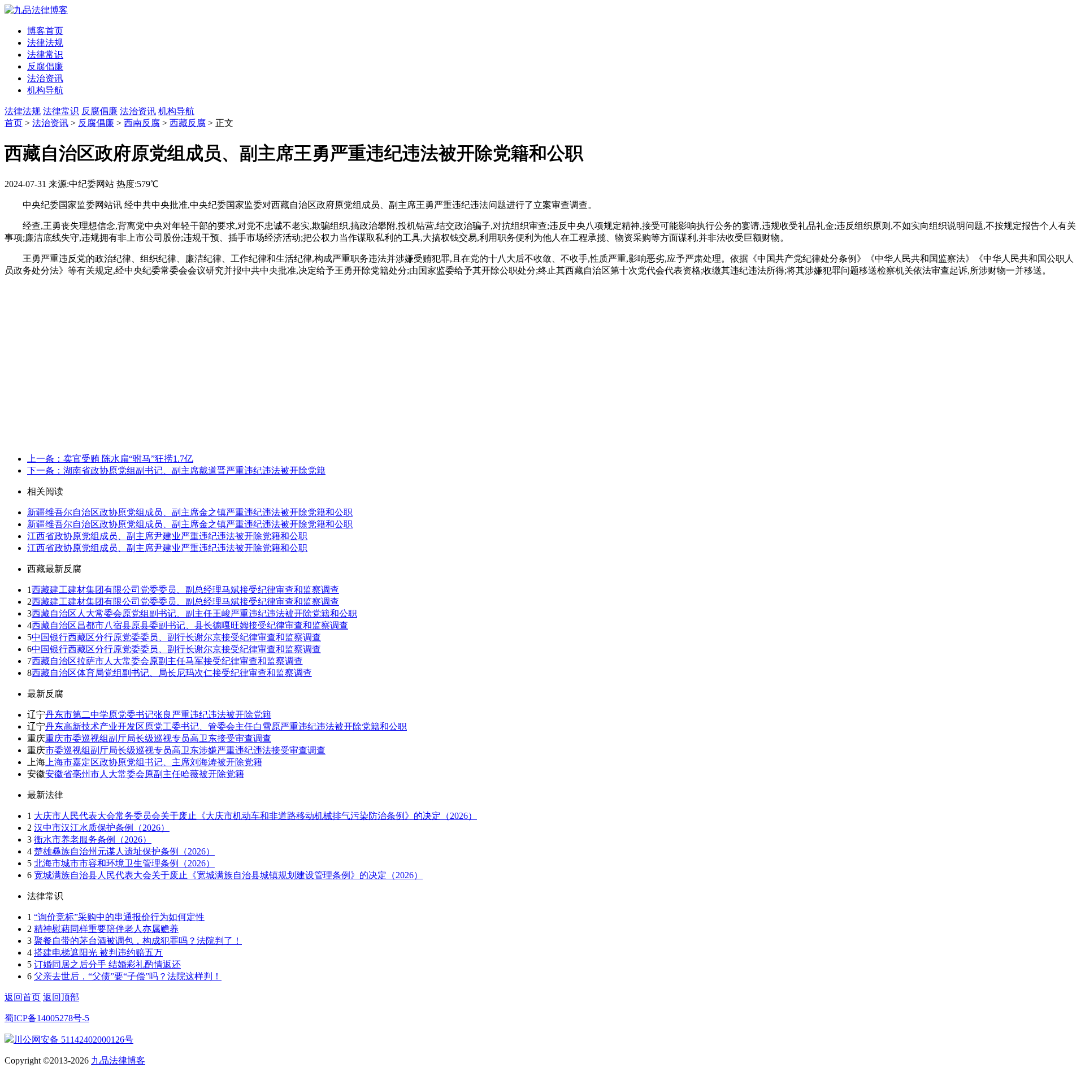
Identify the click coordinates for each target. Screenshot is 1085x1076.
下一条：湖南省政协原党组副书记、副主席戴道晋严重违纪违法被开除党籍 (176, 470)
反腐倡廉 (45, 66)
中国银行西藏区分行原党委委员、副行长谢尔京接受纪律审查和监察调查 (176, 637)
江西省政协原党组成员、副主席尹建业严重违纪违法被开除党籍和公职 (167, 536)
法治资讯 (45, 78)
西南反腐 (142, 123)
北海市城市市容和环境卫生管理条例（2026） (124, 863)
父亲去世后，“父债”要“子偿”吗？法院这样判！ (128, 976)
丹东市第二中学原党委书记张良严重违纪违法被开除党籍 (158, 714)
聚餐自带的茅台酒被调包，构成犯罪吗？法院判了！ (138, 940)
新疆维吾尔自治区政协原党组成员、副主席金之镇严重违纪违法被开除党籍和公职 (190, 512)
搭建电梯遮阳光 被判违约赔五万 (98, 952)
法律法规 (45, 42)
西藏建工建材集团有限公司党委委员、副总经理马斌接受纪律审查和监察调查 (185, 590)
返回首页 (23, 997)
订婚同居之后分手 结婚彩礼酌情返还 (107, 964)
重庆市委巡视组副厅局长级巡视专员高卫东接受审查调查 (158, 738)
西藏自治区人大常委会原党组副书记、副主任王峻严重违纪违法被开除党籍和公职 (194, 613)
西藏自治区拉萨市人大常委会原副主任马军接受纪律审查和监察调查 (167, 661)
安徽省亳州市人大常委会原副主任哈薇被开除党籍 (144, 774)
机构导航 (45, 90)
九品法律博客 (118, 1060)
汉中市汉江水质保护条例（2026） (102, 827)
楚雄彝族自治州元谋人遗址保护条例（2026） (124, 851)
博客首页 (45, 31)
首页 (14, 123)
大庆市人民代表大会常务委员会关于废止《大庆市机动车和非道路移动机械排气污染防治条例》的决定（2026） (255, 816)
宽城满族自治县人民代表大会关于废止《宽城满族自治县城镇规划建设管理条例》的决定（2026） (228, 875)
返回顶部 (61, 997)
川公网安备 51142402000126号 (73, 1039)
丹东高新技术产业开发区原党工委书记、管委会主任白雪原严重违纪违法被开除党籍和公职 (226, 726)
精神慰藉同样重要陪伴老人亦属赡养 (106, 929)
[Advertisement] (542, 365)
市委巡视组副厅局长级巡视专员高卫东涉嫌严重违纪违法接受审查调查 (185, 750)
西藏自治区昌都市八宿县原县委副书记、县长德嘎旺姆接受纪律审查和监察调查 (190, 625)
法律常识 (45, 54)
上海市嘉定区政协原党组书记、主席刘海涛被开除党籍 (153, 762)
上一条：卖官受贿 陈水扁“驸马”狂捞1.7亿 (110, 458)
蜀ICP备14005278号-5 (47, 1018)
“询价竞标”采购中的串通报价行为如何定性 (119, 917)
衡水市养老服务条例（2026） (92, 839)
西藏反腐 (188, 123)
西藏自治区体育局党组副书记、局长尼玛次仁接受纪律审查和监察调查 (172, 673)
